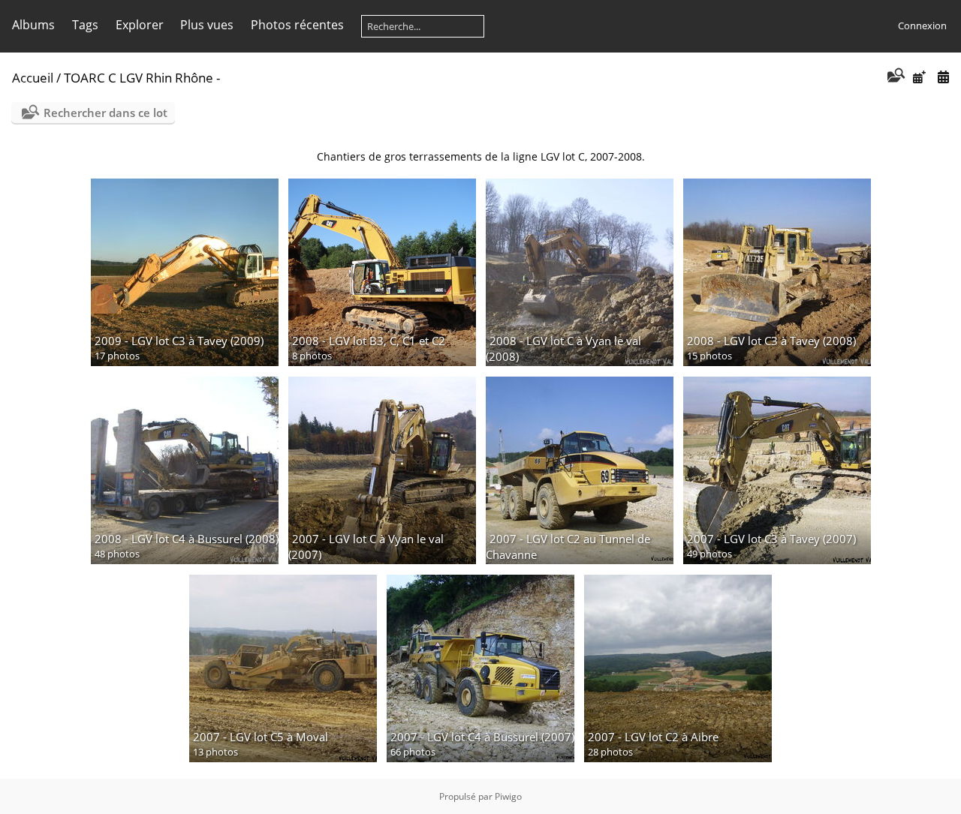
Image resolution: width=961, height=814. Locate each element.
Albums (33, 25)
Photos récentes (297, 25)
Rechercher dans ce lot (105, 112)
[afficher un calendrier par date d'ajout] (919, 77)
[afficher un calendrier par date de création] (943, 77)
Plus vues (206, 25)
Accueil (32, 77)
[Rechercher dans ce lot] (894, 77)
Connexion (922, 25)
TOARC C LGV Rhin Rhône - (142, 77)
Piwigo (508, 796)
